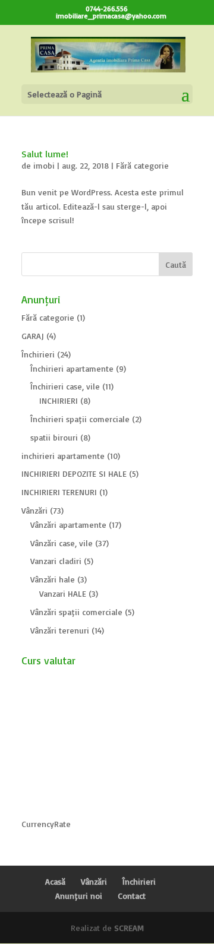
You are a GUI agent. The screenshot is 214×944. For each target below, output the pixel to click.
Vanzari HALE (62, 593)
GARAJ (32, 336)
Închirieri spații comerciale (80, 419)
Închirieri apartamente (72, 368)
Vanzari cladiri (55, 561)
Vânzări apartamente (68, 524)
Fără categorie (142, 165)
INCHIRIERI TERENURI (59, 492)
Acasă (55, 881)
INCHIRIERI (58, 400)
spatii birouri (54, 437)
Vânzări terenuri (59, 630)
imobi (44, 165)
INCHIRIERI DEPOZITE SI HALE (74, 473)
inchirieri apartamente (63, 456)
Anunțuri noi (78, 896)
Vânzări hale (52, 579)
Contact (132, 896)
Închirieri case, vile (65, 386)
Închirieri (38, 354)
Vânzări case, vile (61, 543)
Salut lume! (44, 154)
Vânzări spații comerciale (76, 612)
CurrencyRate (46, 824)
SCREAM (129, 928)
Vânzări (34, 510)
